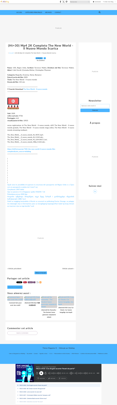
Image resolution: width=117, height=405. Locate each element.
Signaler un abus (43, 353)
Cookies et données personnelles (88, 353)
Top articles (29, 353)
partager (52, 378)
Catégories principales (33, 12)
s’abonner (42, 378)
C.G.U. (51, 353)
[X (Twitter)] (63, 2)
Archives (48, 12)
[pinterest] (66, 2)
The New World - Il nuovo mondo (35, 89)
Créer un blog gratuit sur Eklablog (17, 353)
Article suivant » (68, 269)
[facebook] (60, 2)
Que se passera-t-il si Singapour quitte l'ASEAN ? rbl (26, 192)
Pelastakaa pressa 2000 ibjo (17, 194)
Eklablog (71, 348)
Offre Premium (75, 353)
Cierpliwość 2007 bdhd (15, 189)
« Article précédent (14, 269)
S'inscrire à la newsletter (15, 287)
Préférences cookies (102, 353)
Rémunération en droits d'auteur (62, 353)
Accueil (19, 12)
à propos (63, 378)
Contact (58, 12)
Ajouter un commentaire (22, 333)
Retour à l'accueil (41, 273)
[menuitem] (19, 12)
